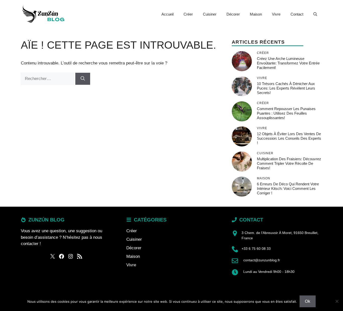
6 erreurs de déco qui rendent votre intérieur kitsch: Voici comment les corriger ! (288, 188)
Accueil (167, 14)
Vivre (276, 14)
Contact (297, 14)
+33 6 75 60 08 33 (256, 249)
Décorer (233, 14)
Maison (256, 14)
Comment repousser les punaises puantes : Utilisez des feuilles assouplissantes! (286, 113)
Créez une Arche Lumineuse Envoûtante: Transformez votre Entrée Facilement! (288, 63)
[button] (315, 14)
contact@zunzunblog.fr (261, 260)
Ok (307, 301)
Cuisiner (209, 14)
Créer (188, 14)
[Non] (336, 301)
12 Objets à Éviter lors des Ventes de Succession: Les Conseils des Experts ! (289, 138)
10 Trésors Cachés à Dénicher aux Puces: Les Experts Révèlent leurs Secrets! (286, 88)
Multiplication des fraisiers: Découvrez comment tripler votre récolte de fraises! (289, 163)
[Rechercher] (82, 79)
